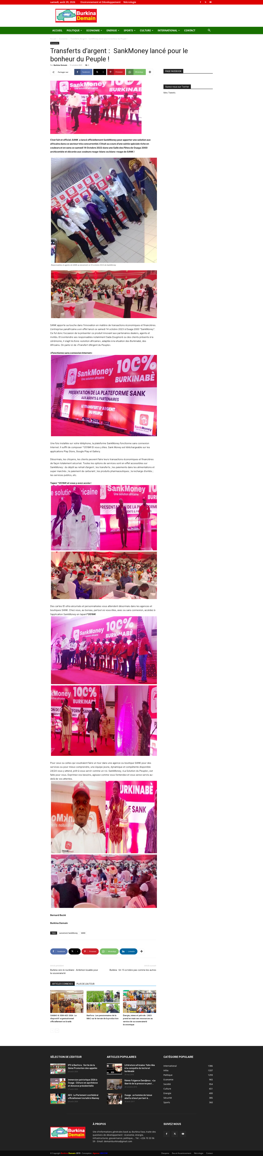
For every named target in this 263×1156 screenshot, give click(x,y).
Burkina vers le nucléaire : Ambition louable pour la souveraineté (74, 972)
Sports (128, 30)
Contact (189, 30)
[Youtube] (210, 2)
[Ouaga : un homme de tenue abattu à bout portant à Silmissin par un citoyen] (114, 1099)
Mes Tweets (169, 92)
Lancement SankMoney (68, 933)
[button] (209, 30)
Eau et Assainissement (181, 1153)
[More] (150, 72)
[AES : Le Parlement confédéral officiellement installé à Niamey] (57, 1099)
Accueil (57, 30)
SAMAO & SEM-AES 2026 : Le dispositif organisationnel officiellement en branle (63, 1018)
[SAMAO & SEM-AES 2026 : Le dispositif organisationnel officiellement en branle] (66, 1001)
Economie (93, 30)
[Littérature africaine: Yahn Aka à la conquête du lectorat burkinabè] (114, 1069)
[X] (205, 2)
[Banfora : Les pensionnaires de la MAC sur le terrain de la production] (103, 1001)
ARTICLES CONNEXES (62, 984)
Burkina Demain (60, 65)
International (167, 30)
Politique (73, 30)
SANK (83, 933)
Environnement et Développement (101, 2)
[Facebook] (200, 2)
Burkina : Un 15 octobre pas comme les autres (133, 970)
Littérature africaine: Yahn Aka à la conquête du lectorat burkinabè (139, 1068)
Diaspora (165, 1153)
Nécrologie (129, 2)
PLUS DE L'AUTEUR (86, 984)
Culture (145, 30)
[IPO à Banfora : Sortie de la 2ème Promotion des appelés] (57, 1069)
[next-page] (57, 1031)
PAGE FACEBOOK (173, 71)
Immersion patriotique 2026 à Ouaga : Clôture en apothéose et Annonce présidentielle (83, 1083)
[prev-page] (52, 1031)
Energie (112, 30)
